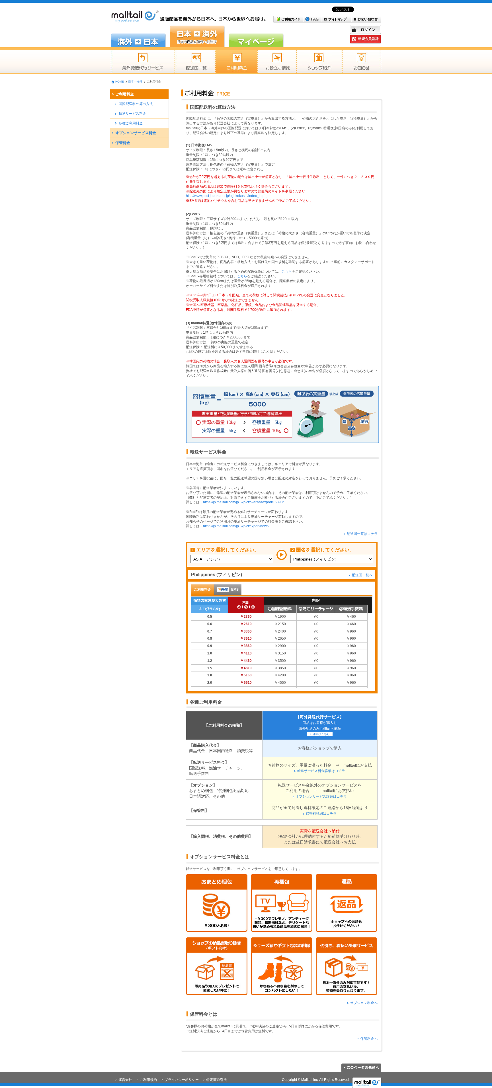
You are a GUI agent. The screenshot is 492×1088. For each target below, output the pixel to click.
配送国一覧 (195, 62)
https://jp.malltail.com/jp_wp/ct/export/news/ (236, 526)
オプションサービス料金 (135, 133)
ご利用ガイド (288, 19)
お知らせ (361, 62)
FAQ (312, 19)
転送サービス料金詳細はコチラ (321, 771)
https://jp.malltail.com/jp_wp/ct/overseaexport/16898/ (243, 502)
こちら (287, 272)
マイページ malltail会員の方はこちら (256, 36)
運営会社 (125, 1080)
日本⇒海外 (135, 81)
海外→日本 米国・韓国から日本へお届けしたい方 (138, 36)
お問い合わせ (366, 19)
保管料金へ (369, 1039)
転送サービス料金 (132, 114)
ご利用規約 (148, 1080)
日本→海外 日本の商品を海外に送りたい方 (197, 36)
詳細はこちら (321, 734)
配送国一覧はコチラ (362, 534)
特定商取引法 (216, 1080)
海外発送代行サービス (143, 62)
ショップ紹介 (319, 62)
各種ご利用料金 (131, 123)
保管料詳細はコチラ (321, 814)
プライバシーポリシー (182, 1080)
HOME (119, 81)
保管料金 (122, 143)
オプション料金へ (364, 1003)
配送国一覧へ (362, 575)
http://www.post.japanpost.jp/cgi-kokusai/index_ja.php (227, 196)
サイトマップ (336, 19)
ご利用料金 (236, 62)
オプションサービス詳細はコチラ (321, 796)
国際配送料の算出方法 (136, 104)
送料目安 (276, 62)
